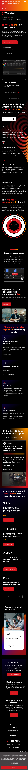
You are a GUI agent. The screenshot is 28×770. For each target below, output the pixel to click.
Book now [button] (14, 693)
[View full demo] (22, 279)
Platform (11, 17)
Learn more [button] (6, 422)
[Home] (14, 740)
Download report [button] (10, 569)
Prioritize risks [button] (7, 354)
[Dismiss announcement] (25, 1)
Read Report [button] (8, 588)
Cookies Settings (14, 763)
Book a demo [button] (6, 304)
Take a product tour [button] (8, 53)
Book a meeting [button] (7, 47)
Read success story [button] (8, 469)
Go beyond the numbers (10, 92)
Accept (14, 767)
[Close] (26, 753)
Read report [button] (8, 520)
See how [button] (5, 399)
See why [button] (4, 8)
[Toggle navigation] (25, 13)
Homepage (4, 17)
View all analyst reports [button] (14, 596)
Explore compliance (8, 374)
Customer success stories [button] (13, 437)
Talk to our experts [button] (14, 674)
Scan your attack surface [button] (9, 42)
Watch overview (7, 118)
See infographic (10, 646)
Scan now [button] (14, 715)
